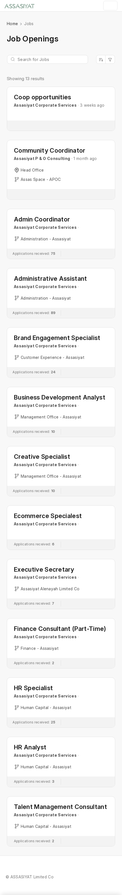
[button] (61, 109)
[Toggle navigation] (110, 5)
